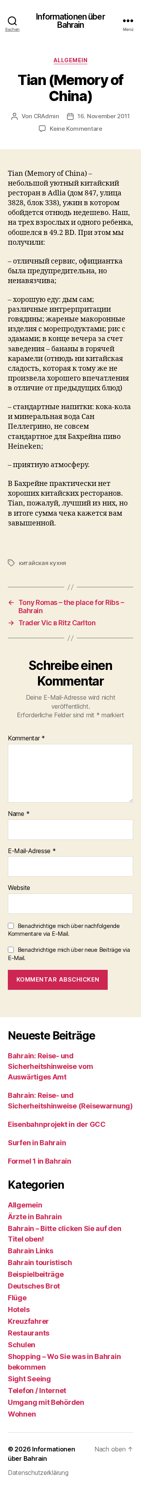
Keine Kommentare (76, 128)
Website (19, 888)
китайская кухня (42, 563)
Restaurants (28, 1333)
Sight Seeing (29, 1379)
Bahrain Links (30, 1251)
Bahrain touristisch (40, 1262)
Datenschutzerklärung (38, 1472)
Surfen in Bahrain (37, 1143)
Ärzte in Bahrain (35, 1217)
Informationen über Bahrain (70, 21)
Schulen (21, 1345)
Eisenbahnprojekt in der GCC (57, 1124)
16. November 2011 (104, 116)
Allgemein (71, 60)
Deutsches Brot (34, 1286)
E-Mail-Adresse (32, 851)
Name (18, 814)
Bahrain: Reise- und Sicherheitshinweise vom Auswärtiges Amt (50, 1066)
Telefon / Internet (37, 1390)
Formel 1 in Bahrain (39, 1161)
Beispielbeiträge (36, 1274)
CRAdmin (46, 116)
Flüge (17, 1298)
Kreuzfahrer (28, 1321)
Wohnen (22, 1414)
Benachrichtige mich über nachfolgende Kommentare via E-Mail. (64, 930)
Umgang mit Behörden (46, 1402)
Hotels (18, 1309)
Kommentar (26, 738)
